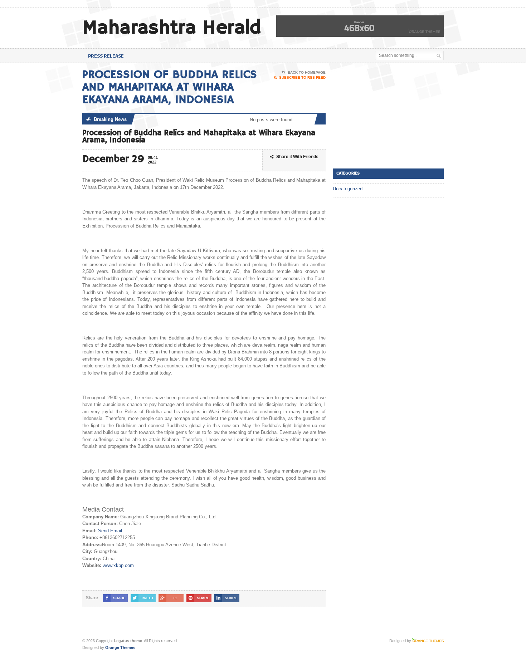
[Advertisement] (386, 113)
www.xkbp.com (118, 565)
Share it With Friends (297, 156)
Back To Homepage (307, 72)
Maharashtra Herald (171, 28)
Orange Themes (120, 647)
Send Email (110, 530)
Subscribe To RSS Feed (302, 77)
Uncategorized (347, 188)
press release (106, 55)
